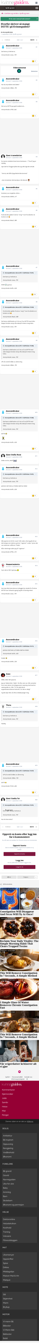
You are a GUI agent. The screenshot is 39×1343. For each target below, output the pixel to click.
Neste (32, 40)
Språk (7, 1077)
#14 (36, 565)
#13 (36, 536)
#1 (36, 47)
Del (9, 877)
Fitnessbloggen (10, 1240)
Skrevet (14, 48)
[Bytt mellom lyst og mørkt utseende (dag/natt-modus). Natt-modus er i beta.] (27, 1079)
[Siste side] (36, 39)
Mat (4, 1111)
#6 (36, 210)
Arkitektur (7, 1135)
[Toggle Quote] (4, 273)
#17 (36, 675)
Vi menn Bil (8, 1321)
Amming (7, 1192)
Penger (5, 1115)
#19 (36, 765)
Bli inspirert (8, 1140)
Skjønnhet (7, 1298)
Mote (5, 1287)
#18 (36, 706)
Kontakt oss (28, 1077)
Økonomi (7, 1156)
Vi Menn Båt (8, 1330)
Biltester (7, 1326)
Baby (5, 1188)
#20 (36, 800)
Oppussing (8, 1144)
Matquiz (6, 1280)
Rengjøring (8, 1148)
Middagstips (8, 1271)
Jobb (4, 1098)
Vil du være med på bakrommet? (19, 19)
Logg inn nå (19, 867)
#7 (36, 267)
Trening (6, 1232)
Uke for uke (8, 1184)
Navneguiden (9, 1179)
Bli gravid (7, 1171)
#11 (36, 456)
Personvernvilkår (17, 1077)
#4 (36, 157)
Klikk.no (30, 1121)
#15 (36, 584)
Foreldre (7, 1164)
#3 (36, 102)
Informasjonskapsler (18, 1079)
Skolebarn (7, 1200)
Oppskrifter (8, 1259)
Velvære (7, 1236)
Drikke (6, 1267)
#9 (36, 340)
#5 (36, 189)
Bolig (5, 1128)
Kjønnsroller (7, 1094)
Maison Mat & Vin (11, 1276)
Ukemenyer (8, 1255)
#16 (36, 641)
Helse (4, 1106)
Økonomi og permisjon (13, 1205)
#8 (36, 302)
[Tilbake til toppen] (19, 1071)
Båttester (7, 1334)
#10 (36, 412)
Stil (4, 1294)
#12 (36, 469)
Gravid (6, 1175)
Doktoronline (9, 1219)
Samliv (5, 1102)
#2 (36, 80)
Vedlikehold (8, 1152)
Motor (6, 1314)
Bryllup (6, 1307)
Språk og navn (17, 34)
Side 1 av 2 (20, 40)
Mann (5, 1303)
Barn (5, 1196)
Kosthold (7, 1227)
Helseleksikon (9, 1223)
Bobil (5, 1338)
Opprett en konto (19, 854)
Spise (5, 1263)
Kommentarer (8, 1090)
